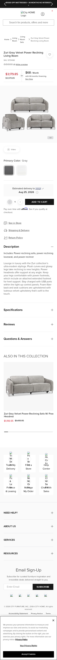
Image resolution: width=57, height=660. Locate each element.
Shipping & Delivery (19, 230)
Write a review (22, 64)
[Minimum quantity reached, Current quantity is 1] (9, 201)
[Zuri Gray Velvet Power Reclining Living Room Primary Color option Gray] (9, 170)
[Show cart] (52, 14)
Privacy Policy (21, 639)
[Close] (53, 620)
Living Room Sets (22, 39)
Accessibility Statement (18, 614)
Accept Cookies (28, 654)
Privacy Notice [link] (37, 614)
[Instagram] (11, 595)
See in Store (15, 223)
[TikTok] (45, 595)
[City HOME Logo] (28, 14)
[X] (28, 595)
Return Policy (16, 237)
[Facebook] (20, 595)
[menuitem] (5, 14)
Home (6, 39)
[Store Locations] (14, 14)
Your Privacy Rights (28, 645)
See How (29, 79)
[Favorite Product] (50, 55)
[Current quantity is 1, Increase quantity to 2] (20, 201)
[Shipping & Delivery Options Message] (36, 192)
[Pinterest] (37, 595)
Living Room (14, 39)
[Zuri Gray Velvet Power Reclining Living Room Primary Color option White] (21, 170)
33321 (38, 188)
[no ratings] (8, 64)
